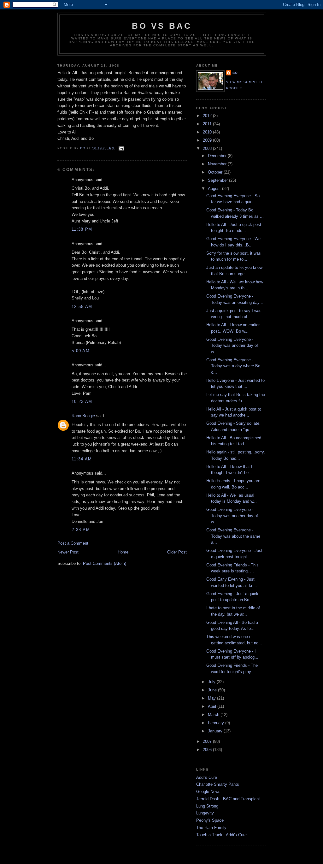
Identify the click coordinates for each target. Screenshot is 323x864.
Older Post (177, 552)
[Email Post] (121, 148)
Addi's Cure (206, 777)
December (218, 155)
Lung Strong (207, 806)
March (214, 714)
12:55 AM (82, 306)
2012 (208, 115)
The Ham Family (211, 827)
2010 (208, 132)
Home (123, 552)
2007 (208, 741)
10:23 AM (82, 401)
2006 (208, 749)
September (218, 180)
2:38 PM (81, 529)
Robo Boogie (83, 415)
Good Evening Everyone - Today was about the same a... (233, 536)
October (216, 172)
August (215, 188)
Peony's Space (210, 820)
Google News (208, 791)
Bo (235, 72)
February (216, 722)
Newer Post (68, 552)
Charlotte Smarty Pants (217, 784)
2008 (208, 148)
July (212, 681)
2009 (208, 140)
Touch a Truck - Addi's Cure (221, 834)
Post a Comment (72, 543)
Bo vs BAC (162, 26)
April (212, 706)
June (213, 690)
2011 (208, 123)
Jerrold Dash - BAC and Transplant (228, 798)
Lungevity (205, 813)
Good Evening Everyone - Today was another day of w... (232, 345)
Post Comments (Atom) (104, 563)
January (216, 731)
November (218, 164)
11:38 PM (82, 229)
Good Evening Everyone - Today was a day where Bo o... (233, 366)
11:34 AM (82, 459)
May (212, 698)
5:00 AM (81, 350)
